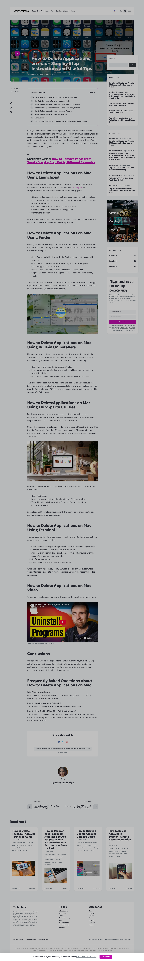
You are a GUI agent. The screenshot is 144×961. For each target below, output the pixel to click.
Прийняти (106, 957)
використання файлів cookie (86, 957)
